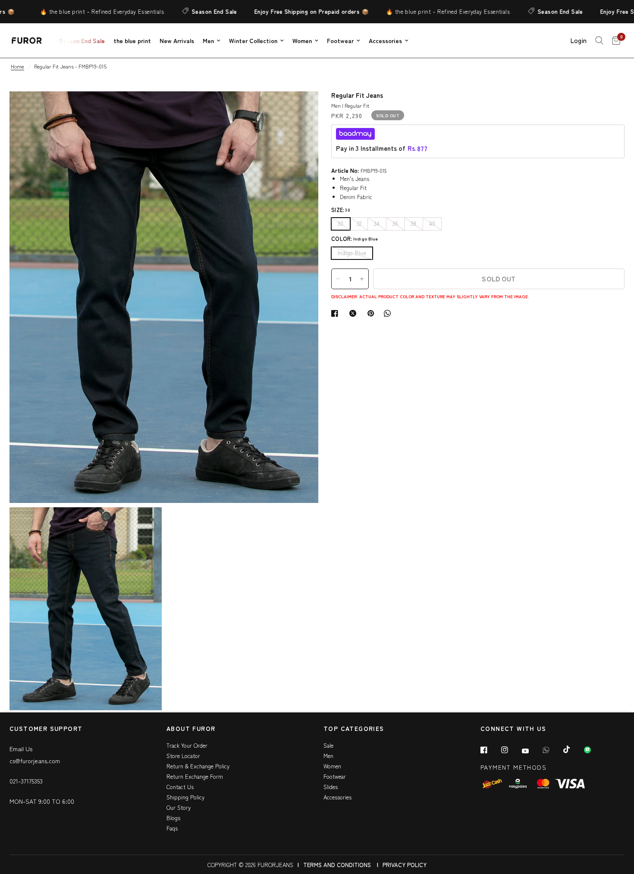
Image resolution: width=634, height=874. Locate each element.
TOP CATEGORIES (353, 729)
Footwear (340, 40)
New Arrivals (177, 40)
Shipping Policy (185, 797)
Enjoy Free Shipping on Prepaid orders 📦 (283, 11)
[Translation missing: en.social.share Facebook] (336, 313)
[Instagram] (510, 749)
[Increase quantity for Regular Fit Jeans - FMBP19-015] (361, 279)
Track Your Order (186, 745)
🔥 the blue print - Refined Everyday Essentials (73, 11)
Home (17, 66)
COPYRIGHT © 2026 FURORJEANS (250, 865)
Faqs (172, 828)
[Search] (599, 40)
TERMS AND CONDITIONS (337, 865)
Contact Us (180, 787)
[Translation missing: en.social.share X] (354, 313)
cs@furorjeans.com (34, 760)
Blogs (173, 818)
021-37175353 (26, 781)
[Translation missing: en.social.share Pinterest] (372, 313)
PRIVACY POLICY (405, 865)
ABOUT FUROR (190, 729)
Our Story (178, 807)
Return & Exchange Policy (197, 766)
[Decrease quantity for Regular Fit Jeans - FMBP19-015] (338, 279)
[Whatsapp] (552, 749)
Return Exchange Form (194, 776)
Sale (328, 745)
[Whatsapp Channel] (593, 749)
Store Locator (183, 756)
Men (208, 40)
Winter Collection (253, 40)
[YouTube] (531, 750)
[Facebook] (489, 749)
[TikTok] (572, 749)
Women (302, 40)
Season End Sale (185, 11)
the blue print (132, 40)
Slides (330, 787)
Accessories (385, 40)
